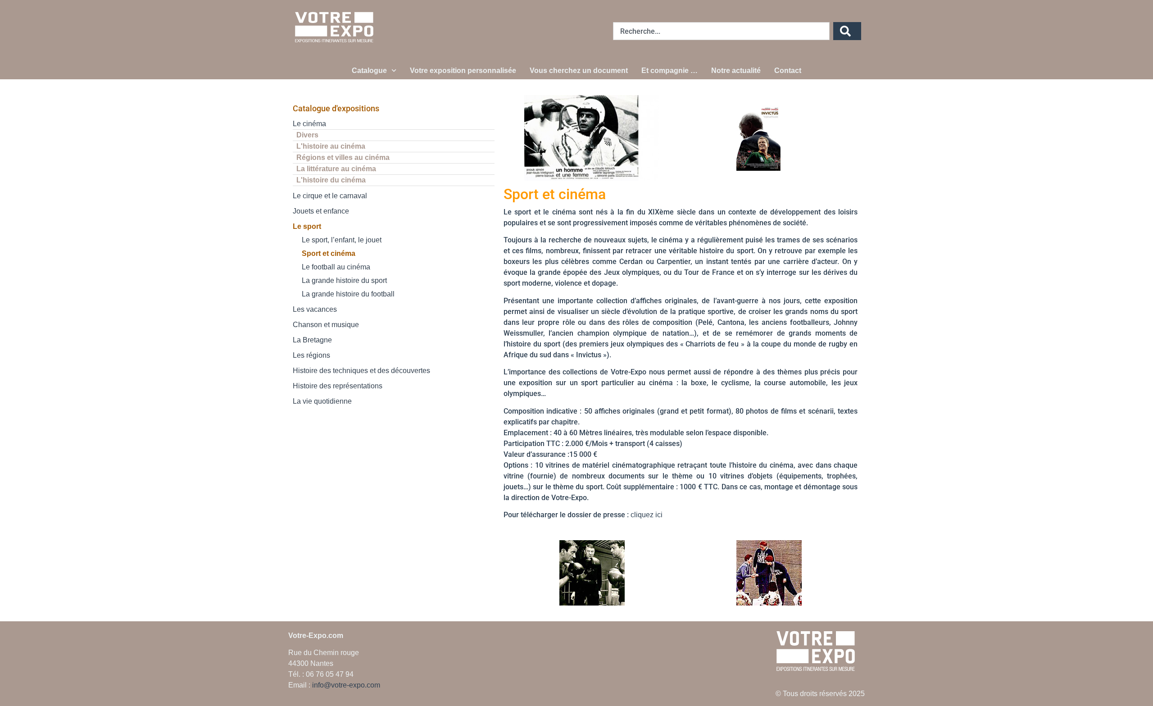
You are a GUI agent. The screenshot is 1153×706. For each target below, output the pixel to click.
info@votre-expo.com (346, 685)
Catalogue (369, 70)
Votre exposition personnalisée (463, 70)
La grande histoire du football (348, 294)
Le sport (307, 226)
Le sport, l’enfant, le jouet (341, 240)
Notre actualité (736, 70)
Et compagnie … (669, 70)
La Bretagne (312, 340)
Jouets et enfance (321, 211)
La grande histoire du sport (344, 280)
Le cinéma (309, 124)
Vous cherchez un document (579, 70)
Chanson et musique (326, 324)
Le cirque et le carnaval (330, 196)
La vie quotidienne (322, 401)
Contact (787, 70)
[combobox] (721, 31)
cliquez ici (647, 515)
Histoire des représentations (337, 386)
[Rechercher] (847, 31)
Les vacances (315, 309)
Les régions (311, 355)
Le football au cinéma (336, 267)
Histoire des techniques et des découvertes (361, 370)
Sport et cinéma (328, 253)
